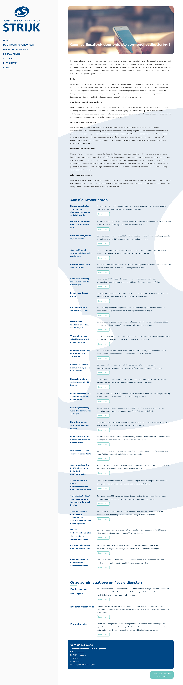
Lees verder (103, 214)
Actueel (8, 58)
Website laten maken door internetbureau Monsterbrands (162, 674)
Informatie (10, 63)
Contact (8, 67)
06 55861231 (77, 661)
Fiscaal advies (12, 54)
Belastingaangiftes (15, 49)
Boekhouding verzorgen (18, 45)
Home (6, 40)
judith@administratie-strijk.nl (83, 665)
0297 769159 (77, 658)
